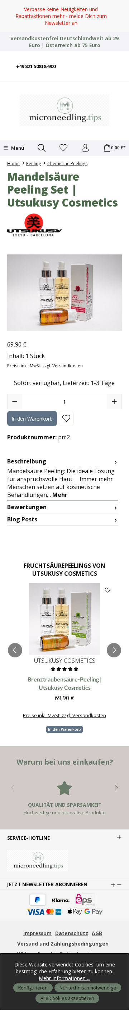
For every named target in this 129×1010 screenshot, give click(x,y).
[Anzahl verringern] (15, 401)
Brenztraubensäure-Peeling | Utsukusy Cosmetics (65, 683)
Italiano (95, 61)
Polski (105, 61)
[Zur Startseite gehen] (64, 110)
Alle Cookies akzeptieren (67, 998)
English (84, 61)
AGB (97, 933)
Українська (116, 71)
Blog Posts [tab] (22, 519)
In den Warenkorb (32, 418)
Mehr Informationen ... (64, 978)
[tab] (62, 478)
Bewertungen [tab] (27, 507)
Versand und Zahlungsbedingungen (63, 943)
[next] (114, 650)
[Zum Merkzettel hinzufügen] (66, 418)
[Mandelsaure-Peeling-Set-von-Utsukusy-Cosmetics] (64, 292)
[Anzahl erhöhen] (114, 401)
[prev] (15, 650)
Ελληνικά (105, 71)
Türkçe (116, 61)
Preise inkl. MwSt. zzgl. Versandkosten (45, 366)
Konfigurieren (33, 987)
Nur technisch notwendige (87, 987)
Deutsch (73, 61)
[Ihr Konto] (85, 148)
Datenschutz (71, 933)
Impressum (37, 933)
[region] (64, 16)
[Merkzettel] (63, 148)
